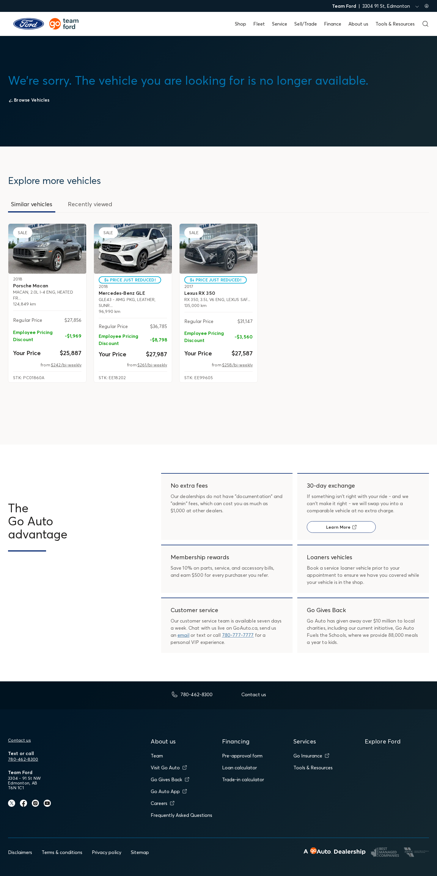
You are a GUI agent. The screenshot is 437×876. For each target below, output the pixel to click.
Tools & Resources (395, 24)
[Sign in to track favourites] (77, 230)
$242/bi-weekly (66, 365)
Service (279, 24)
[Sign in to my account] (426, 6)
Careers (159, 803)
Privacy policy (106, 852)
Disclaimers (20, 852)
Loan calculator (239, 768)
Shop (240, 24)
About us (358, 24)
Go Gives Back (166, 779)
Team (157, 756)
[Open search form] (425, 23)
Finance (332, 24)
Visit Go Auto (165, 768)
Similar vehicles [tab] (31, 204)
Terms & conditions (62, 852)
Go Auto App (165, 791)
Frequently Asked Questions (181, 815)
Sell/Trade (305, 24)
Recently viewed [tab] (90, 204)
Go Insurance (307, 756)
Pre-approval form (242, 756)
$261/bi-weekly (152, 365)
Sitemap (140, 852)
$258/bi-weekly (237, 365)
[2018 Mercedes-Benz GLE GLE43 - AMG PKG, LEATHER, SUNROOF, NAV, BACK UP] (133, 249)
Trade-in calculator (243, 779)
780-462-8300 (23, 759)
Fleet (259, 24)
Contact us (19, 740)
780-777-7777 (238, 635)
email (183, 635)
